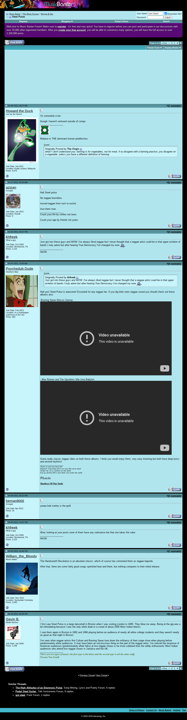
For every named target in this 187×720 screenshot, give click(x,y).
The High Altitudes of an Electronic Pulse (39, 687)
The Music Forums (31, 14)
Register (23, 21)
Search (166, 21)
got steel (20, 695)
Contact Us (151, 710)
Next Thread (101, 675)
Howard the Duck (19, 111)
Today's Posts (121, 21)
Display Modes (172, 48)
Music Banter (14, 14)
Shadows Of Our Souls (51, 483)
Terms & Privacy (136, 710)
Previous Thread (87, 675)
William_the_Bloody (21, 556)
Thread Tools (153, 48)
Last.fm (47, 477)
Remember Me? (174, 14)
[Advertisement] (36, 76)
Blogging (66, 21)
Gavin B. (12, 619)
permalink (176, 106)
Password (141, 17)
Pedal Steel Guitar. (26, 691)
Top (184, 710)
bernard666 (15, 501)
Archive (176, 710)
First (164, 43)
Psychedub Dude (19, 269)
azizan (11, 187)
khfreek (12, 237)
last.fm (43, 251)
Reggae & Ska (47, 14)
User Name (142, 13)
